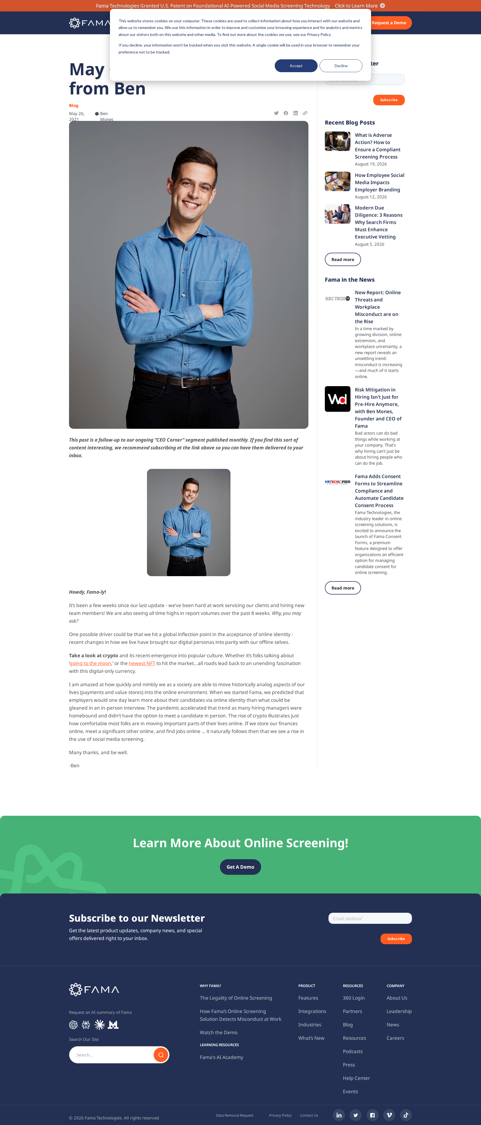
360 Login (354, 998)
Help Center (356, 1078)
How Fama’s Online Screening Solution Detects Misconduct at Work (240, 1015)
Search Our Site (84, 1039)
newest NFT (142, 663)
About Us (397, 998)
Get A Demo (240, 867)
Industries (309, 1024)
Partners (352, 1011)
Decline (341, 65)
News (393, 1024)
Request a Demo (389, 22)
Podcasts (353, 1051)
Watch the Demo (218, 1032)
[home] (90, 23)
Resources (354, 1038)
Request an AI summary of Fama (100, 1012)
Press (349, 1064)
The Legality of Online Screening (236, 998)
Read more (343, 259)
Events (350, 1091)
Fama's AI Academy (221, 1057)
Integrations (312, 1011)
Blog (348, 1024)
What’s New (311, 1038)
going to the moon (90, 663)
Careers (395, 1038)
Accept (296, 65)
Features (308, 998)
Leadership (399, 1011)
